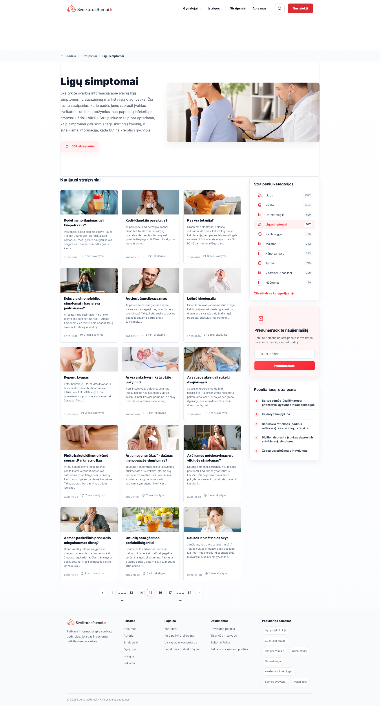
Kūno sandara (288, 253)
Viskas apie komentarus (180, 642)
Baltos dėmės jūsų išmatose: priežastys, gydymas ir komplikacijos (288, 403)
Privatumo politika (223, 628)
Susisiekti (300, 8)
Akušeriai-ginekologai (278, 671)
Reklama (129, 663)
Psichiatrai (300, 681)
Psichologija (288, 234)
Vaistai (288, 205)
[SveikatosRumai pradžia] (90, 8)
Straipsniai (238, 8)
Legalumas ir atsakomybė (181, 649)
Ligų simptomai (288, 224)
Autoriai (129, 635)
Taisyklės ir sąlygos (224, 635)
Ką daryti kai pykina (276, 414)
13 (131, 592)
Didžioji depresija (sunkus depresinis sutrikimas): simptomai (288, 439)
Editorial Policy (220, 642)
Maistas (288, 244)
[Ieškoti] (280, 8)
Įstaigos (216, 8)
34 (189, 592)
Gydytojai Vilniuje (276, 630)
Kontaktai (170, 628)
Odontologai (299, 650)
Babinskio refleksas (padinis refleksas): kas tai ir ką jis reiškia (285, 426)
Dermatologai (273, 661)
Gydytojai (192, 8)
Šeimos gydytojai (275, 681)
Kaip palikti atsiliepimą (179, 635)
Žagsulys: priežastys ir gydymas (284, 450)
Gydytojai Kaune (275, 640)
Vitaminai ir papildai (288, 273)
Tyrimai (288, 263)
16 (160, 592)
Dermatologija (288, 214)
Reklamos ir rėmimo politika (229, 649)
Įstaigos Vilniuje (274, 650)
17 (170, 592)
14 (141, 592)
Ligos (288, 195)
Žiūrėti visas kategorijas (274, 293)
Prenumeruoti (284, 366)
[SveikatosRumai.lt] (90, 622)
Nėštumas (288, 282)
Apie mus (259, 8)
